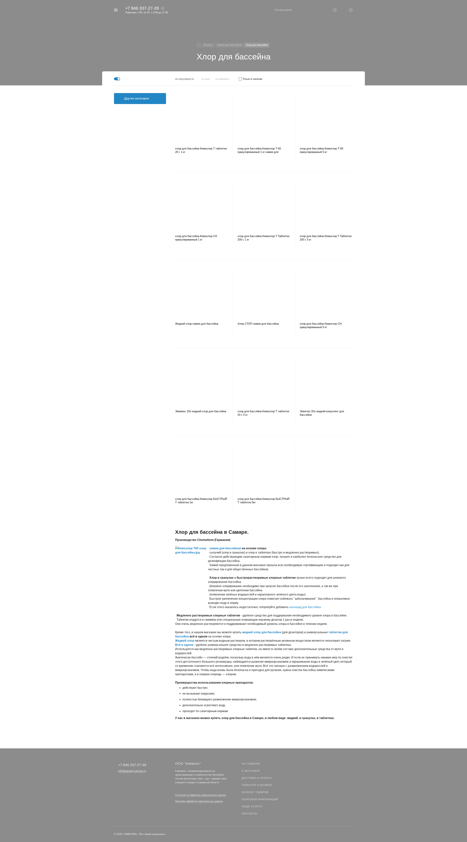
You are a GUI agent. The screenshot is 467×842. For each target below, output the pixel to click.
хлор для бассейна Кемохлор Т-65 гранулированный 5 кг (321, 150)
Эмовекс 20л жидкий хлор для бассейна (200, 411)
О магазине (251, 770)
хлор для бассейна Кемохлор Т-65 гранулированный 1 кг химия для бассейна (259, 150)
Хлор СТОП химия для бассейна (258, 323)
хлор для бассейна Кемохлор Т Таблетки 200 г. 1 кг (263, 237)
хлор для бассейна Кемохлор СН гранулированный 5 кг (321, 325)
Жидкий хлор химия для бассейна (196, 323)
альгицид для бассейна (305, 607)
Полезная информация (260, 799)
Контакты (249, 813)
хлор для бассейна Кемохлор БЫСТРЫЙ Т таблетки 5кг (264, 500)
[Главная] (199, 45)
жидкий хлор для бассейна (261, 632)
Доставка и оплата (257, 777)
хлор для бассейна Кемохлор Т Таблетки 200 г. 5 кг (326, 237)
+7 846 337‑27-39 (142, 8)
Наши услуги (252, 806)
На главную (251, 763)
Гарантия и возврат (257, 785)
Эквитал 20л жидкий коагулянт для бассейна (322, 413)
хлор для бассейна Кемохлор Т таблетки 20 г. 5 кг (263, 413)
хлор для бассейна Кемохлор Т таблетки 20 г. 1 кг (201, 150)
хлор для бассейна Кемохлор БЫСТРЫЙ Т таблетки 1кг (201, 500)
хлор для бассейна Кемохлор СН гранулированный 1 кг (196, 237)
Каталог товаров (255, 792)
